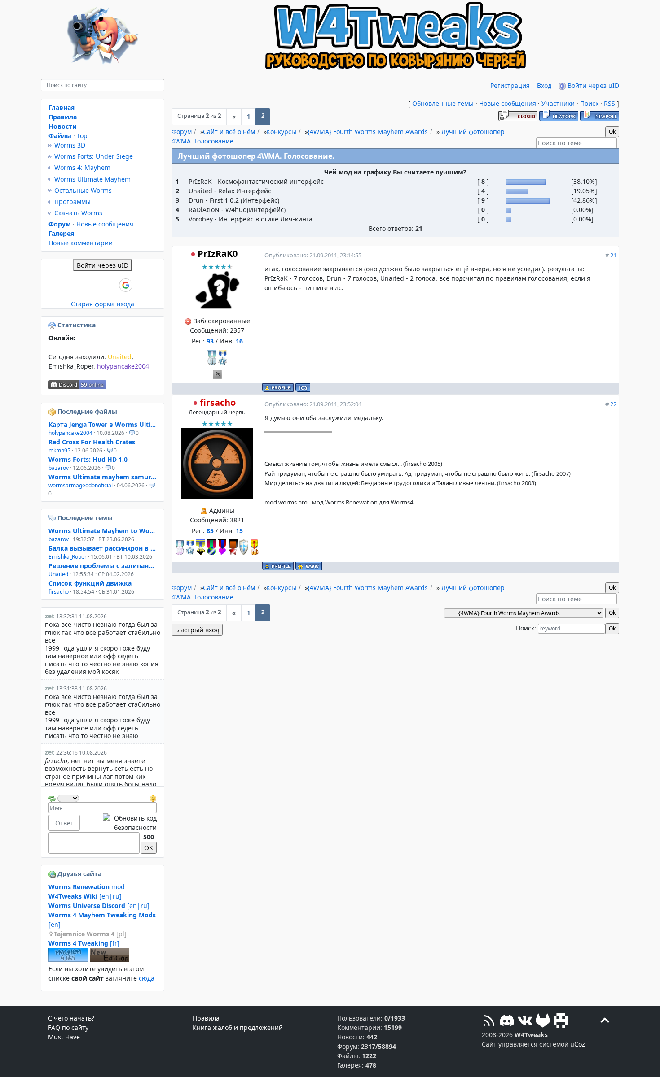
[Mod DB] (561, 1021)
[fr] (83, 943)
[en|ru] (85, 896)
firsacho (218, 402)
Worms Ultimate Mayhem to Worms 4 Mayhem (102, 530)
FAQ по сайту (68, 1027)
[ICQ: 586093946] (302, 387)
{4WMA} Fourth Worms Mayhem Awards (368, 131)
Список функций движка (90, 583)
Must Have (64, 1037)
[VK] (525, 1021)
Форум (182, 131)
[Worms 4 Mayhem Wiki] (68, 959)
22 (613, 404)
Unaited (120, 356)
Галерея (61, 233)
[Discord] (507, 1021)
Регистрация (510, 85)
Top (82, 135)
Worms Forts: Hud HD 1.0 (88, 459)
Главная (61, 107)
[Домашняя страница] (308, 566)
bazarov (58, 468)
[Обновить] (52, 797)
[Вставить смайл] (153, 797)
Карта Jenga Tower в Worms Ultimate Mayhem (102, 424)
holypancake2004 (123, 366)
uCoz (577, 1044)
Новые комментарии (80, 243)
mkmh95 (59, 450)
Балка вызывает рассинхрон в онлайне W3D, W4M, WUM (102, 548)
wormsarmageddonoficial (80, 485)
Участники (558, 103)
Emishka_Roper (70, 366)
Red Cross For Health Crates (91, 442)
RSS (609, 103)
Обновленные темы (443, 103)
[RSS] (489, 1021)
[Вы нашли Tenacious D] (52, 517)
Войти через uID (592, 85)
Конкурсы (281, 131)
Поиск (589, 103)
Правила (62, 117)
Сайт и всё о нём (229, 131)
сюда (146, 978)
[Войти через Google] (125, 285)
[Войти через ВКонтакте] (80, 285)
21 (613, 255)
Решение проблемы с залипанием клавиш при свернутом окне (102, 565)
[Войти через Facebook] (95, 285)
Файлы (59, 135)
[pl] (90, 933)
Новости (62, 126)
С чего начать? (71, 1018)
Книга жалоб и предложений (238, 1027)
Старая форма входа (102, 304)
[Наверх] (605, 1021)
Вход (544, 85)
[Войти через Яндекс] (110, 285)
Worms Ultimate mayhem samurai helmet (102, 477)
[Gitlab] (543, 1021)
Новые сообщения (507, 103)
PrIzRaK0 (218, 254)
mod (86, 886)
